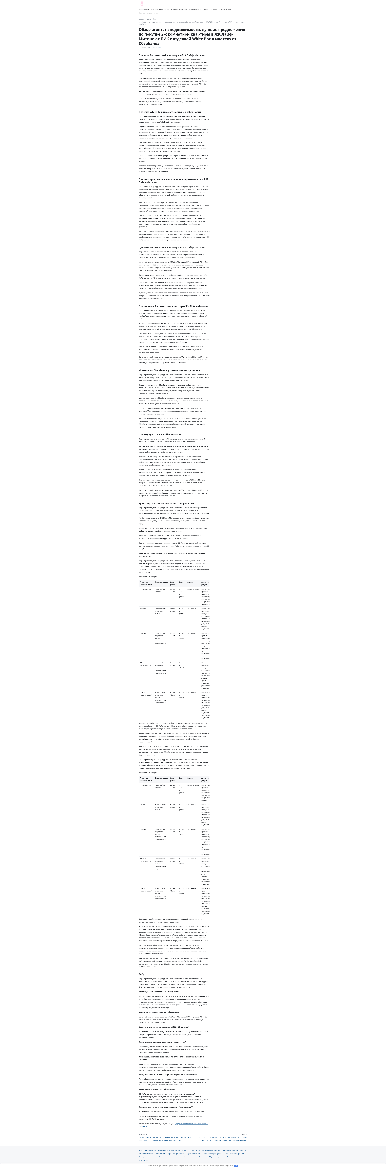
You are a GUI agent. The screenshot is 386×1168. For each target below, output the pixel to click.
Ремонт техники (233, 1157)
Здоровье (202, 1157)
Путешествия (143, 1160)
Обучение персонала (216, 1157)
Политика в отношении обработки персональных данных (166, 1150)
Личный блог (151, 19)
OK (236, 1165)
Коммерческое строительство (170, 1157)
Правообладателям (146, 1154)
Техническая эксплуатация (221, 9)
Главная (141, 19)
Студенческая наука (179, 9)
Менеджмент (144, 9)
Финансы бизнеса (190, 1157)
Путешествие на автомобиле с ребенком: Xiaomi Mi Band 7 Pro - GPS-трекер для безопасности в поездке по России (165, 1137)
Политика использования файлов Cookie (205, 1150)
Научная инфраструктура (198, 9)
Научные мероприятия (160, 9)
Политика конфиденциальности (234, 1150)
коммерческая (160, 641)
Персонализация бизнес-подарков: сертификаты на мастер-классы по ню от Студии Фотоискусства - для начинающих (222, 1137)
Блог (140, 1150)
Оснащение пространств (148, 13)
